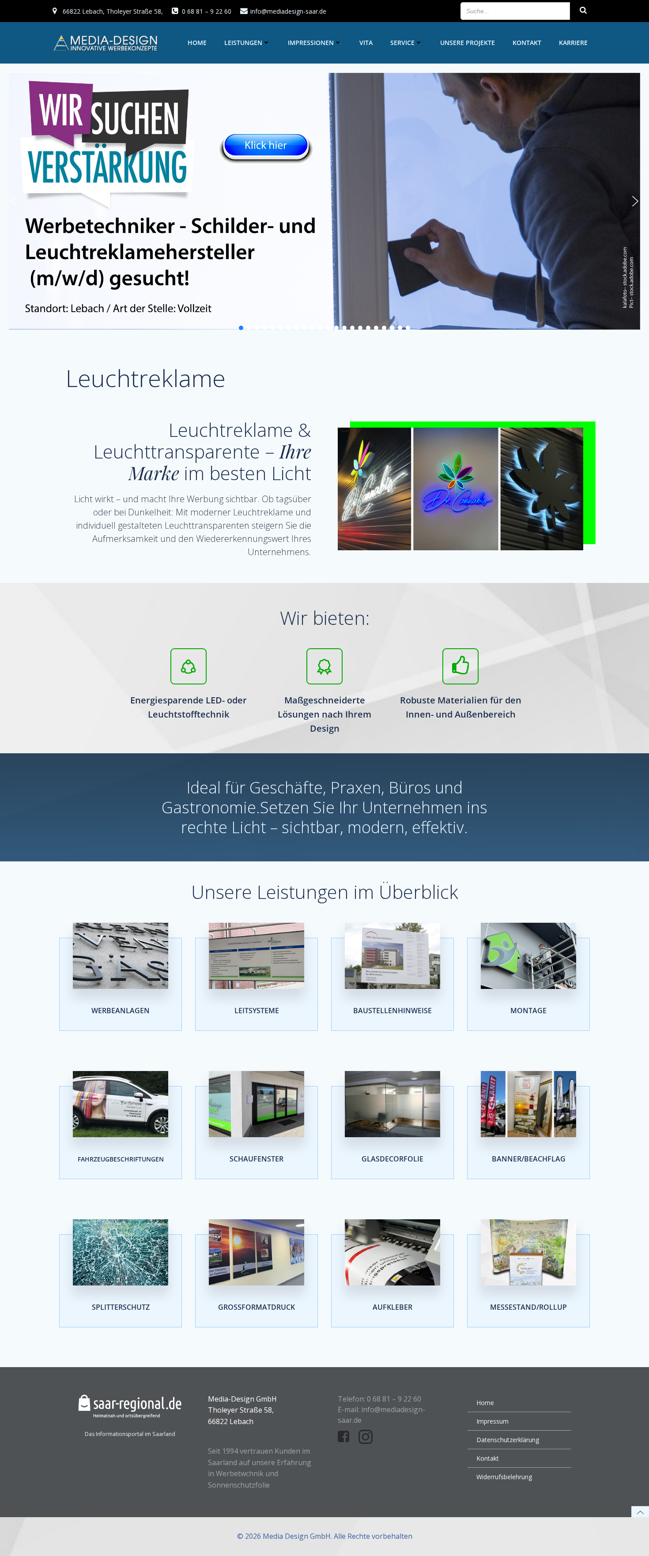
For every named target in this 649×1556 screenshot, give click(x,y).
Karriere (573, 42)
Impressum (492, 1421)
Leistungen (243, 42)
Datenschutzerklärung (507, 1440)
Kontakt (527, 42)
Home (197, 42)
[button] (14, 201)
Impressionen (311, 42)
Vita (366, 42)
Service (402, 42)
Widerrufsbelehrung (504, 1477)
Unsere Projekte (467, 42)
